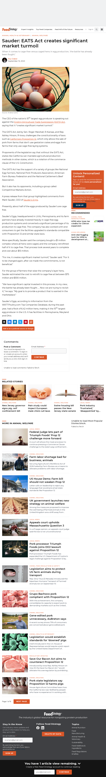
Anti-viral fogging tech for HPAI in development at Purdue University (80, 237)
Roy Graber (12, 59)
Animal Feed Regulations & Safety (45, 566)
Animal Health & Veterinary (16, 35)
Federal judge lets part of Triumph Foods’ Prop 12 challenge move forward (46, 435)
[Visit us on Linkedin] (42, 727)
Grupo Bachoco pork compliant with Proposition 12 (49, 595)
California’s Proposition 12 (23, 139)
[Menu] (102, 29)
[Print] (4, 322)
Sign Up (80, 205)
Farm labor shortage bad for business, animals (48, 458)
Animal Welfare (40, 35)
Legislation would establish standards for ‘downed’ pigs (48, 638)
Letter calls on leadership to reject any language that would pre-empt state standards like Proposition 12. (47, 488)
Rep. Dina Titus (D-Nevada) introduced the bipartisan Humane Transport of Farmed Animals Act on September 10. (49, 581)
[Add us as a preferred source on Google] (31, 322)
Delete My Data (53, 734)
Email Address (38, 347)
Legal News (85, 402)
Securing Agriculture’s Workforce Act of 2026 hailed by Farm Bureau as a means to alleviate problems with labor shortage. (49, 466)
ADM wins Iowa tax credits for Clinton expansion (80, 223)
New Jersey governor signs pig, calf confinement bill (13, 408)
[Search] (96, 29)
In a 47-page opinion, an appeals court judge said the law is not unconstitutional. (49, 530)
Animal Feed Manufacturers (78, 217)
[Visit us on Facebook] (37, 727)
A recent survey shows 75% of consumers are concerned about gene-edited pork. (48, 623)
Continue (64, 772)
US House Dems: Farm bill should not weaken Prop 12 (47, 480)
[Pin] (26, 322)
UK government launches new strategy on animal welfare (49, 502)
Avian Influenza (78, 232)
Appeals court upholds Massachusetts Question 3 (47, 524)
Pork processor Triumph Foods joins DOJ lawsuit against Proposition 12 (45, 547)
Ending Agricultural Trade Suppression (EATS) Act (39, 122)
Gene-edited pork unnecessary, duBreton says (48, 617)
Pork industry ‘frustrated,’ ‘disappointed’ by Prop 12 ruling (89, 408)
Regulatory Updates (39, 656)
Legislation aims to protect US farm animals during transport (47, 572)
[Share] (9, 322)
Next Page (21, 701)
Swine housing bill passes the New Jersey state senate (65, 408)
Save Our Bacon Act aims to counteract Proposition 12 (48, 660)
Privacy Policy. (90, 201)
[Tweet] (20, 322)
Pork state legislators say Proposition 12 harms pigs (46, 682)
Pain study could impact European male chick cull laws (39, 408)
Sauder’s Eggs (30, 200)
